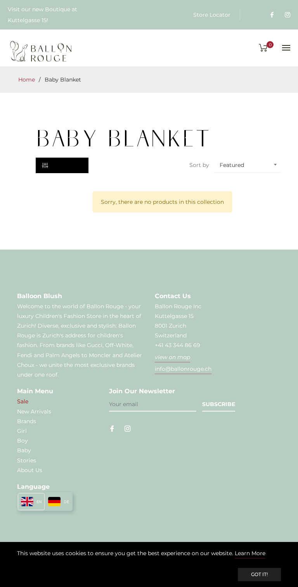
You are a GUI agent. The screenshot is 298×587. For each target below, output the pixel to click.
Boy (22, 440)
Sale (22, 401)
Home (26, 79)
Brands (26, 421)
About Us (29, 470)
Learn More (250, 553)
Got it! (259, 574)
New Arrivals (34, 411)
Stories (26, 460)
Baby (24, 450)
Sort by (199, 165)
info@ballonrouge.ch (183, 368)
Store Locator (211, 14)
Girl (22, 430)
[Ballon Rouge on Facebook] (272, 14)
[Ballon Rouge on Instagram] (287, 14)
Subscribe (218, 404)
